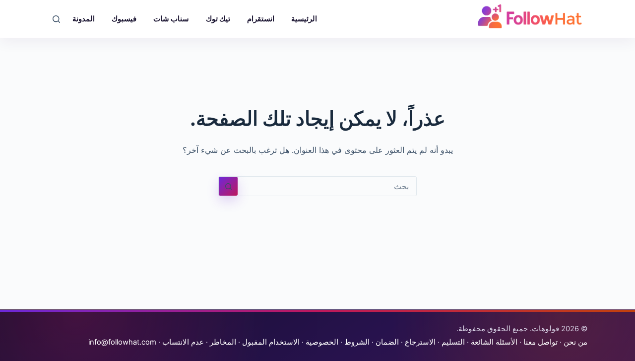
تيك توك (218, 18)
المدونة (83, 18)
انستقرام (260, 18)
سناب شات (171, 18)
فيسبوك (124, 18)
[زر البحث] (228, 186)
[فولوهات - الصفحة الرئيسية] (529, 16)
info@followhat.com (122, 342)
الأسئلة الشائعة (494, 342)
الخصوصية (322, 342)
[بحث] (56, 19)
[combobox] (327, 186)
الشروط (357, 342)
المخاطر (223, 342)
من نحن (575, 342)
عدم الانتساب (183, 342)
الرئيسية (304, 18)
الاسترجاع (420, 342)
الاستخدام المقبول (271, 342)
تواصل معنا (540, 342)
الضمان (387, 342)
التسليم (453, 342)
